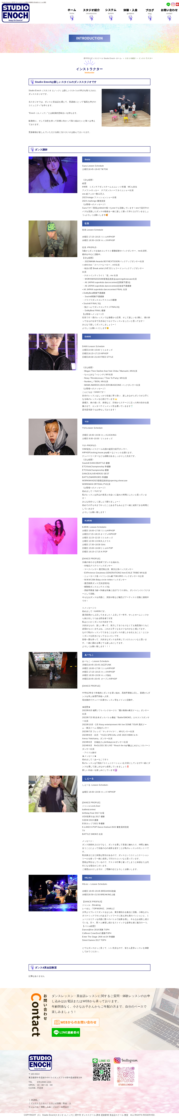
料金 (65, 1103)
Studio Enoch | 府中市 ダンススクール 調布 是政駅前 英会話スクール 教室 (24, 2)
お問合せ (65, 1107)
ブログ (56, 1107)
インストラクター (39, 1103)
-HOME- (34, 1100)
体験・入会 (46, 1107)
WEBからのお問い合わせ (78, 1022)
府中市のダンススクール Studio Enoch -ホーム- (103, 58)
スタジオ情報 (55, 1103)
